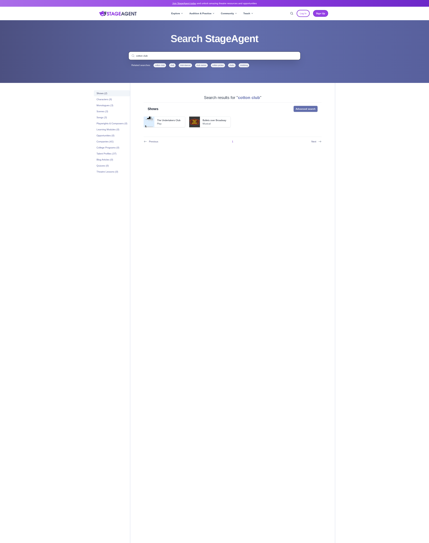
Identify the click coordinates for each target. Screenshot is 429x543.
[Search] (291, 13)
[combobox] (214, 56)
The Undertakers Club (168, 120)
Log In (303, 13)
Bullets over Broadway (214, 120)
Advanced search (306, 109)
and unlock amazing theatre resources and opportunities (214, 3)
